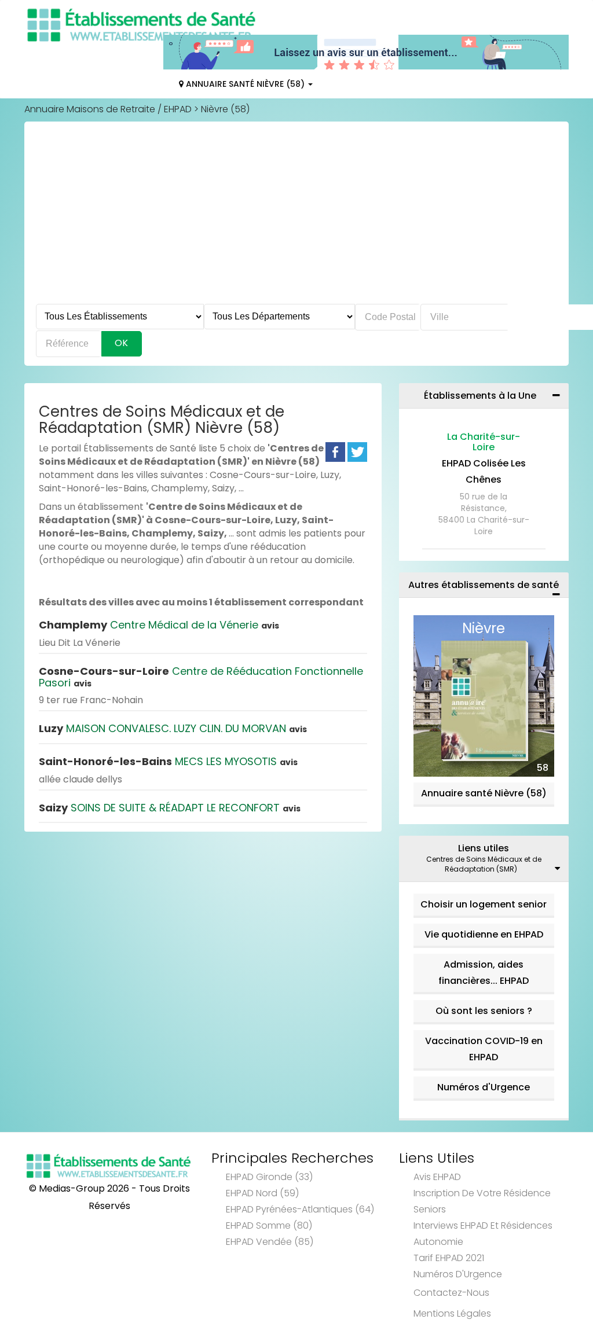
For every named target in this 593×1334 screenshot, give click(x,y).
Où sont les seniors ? (483, 1010)
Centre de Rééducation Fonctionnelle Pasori (201, 677)
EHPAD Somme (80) (269, 1225)
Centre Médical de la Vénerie (159, 625)
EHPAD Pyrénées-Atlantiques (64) (300, 1209)
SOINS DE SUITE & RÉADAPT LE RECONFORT (170, 807)
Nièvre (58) (225, 109)
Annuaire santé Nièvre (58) (484, 793)
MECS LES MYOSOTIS (168, 761)
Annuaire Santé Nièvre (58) (245, 84)
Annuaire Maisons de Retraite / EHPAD (108, 109)
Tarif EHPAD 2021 (448, 1258)
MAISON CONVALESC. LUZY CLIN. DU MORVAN (173, 728)
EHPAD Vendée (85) (269, 1241)
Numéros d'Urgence (483, 1087)
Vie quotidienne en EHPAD (483, 934)
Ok (121, 343)
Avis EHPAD (437, 1177)
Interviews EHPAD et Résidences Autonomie (482, 1233)
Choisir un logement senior (483, 904)
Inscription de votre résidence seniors (482, 1201)
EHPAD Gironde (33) (269, 1177)
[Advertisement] (296, 217)
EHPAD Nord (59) (262, 1193)
